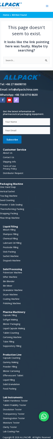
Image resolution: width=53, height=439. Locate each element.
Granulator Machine (13, 290)
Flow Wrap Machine (10, 217)
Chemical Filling (10, 238)
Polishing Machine (12, 303)
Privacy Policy (10, 168)
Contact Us (8, 157)
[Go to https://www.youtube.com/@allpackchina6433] (9, 100)
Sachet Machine (11, 256)
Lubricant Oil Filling (12, 242)
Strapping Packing (9, 213)
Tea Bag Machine (8, 195)
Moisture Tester (11, 422)
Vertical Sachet (7, 191)
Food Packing (9, 388)
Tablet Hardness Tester (15, 400)
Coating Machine (11, 298)
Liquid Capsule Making (14, 328)
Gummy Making (10, 362)
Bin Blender (9, 281)
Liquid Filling (9, 379)
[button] (12, 140)
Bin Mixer (7, 285)
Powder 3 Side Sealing (11, 204)
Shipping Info (9, 161)
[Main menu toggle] (47, 6)
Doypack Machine (11, 260)
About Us (7, 152)
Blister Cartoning (11, 370)
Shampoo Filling (10, 234)
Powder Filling (10, 366)
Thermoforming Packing (12, 208)
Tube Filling (8, 341)
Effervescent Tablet (13, 375)
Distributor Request (13, 173)
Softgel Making (10, 319)
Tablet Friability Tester (14, 405)
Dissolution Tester (12, 409)
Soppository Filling (12, 345)
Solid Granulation (11, 384)
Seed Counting (7, 200)
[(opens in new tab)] (22, 77)
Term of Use (9, 166)
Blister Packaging (11, 323)
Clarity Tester (10, 427)
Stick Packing (9, 251)
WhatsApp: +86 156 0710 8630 (19, 94)
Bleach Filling (9, 229)
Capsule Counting (11, 357)
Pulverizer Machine (12, 272)
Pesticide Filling (10, 247)
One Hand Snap (8, 186)
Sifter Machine (10, 276)
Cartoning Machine (12, 337)
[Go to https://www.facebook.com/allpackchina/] (2, 100)
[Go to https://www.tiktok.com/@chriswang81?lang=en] (16, 100)
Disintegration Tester (14, 418)
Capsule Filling (10, 315)
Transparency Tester (14, 413)
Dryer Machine (10, 294)
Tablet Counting (11, 332)
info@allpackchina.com (23, 89)
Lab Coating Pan (11, 431)
